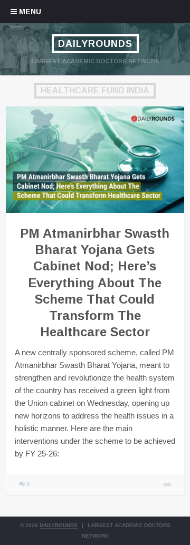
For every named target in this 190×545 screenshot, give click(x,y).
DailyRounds (95, 43)
